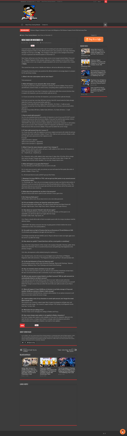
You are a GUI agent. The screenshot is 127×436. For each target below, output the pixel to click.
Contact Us (59, 1)
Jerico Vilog (25, 42)
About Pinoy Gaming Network (48, 1)
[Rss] (94, 2)
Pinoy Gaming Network (31, 35)
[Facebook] (95, 2)
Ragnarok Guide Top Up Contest (30, 350)
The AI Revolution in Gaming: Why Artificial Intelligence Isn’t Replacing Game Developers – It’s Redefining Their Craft (66, 370)
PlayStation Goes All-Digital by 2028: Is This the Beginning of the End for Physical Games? (98, 81)
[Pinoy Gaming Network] (29, 12)
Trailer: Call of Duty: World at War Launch (65, 350)
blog (39, 52)
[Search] (106, 1)
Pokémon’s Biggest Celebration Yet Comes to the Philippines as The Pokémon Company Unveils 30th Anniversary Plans (58, 30)
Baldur (25, 64)
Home (38, 1)
